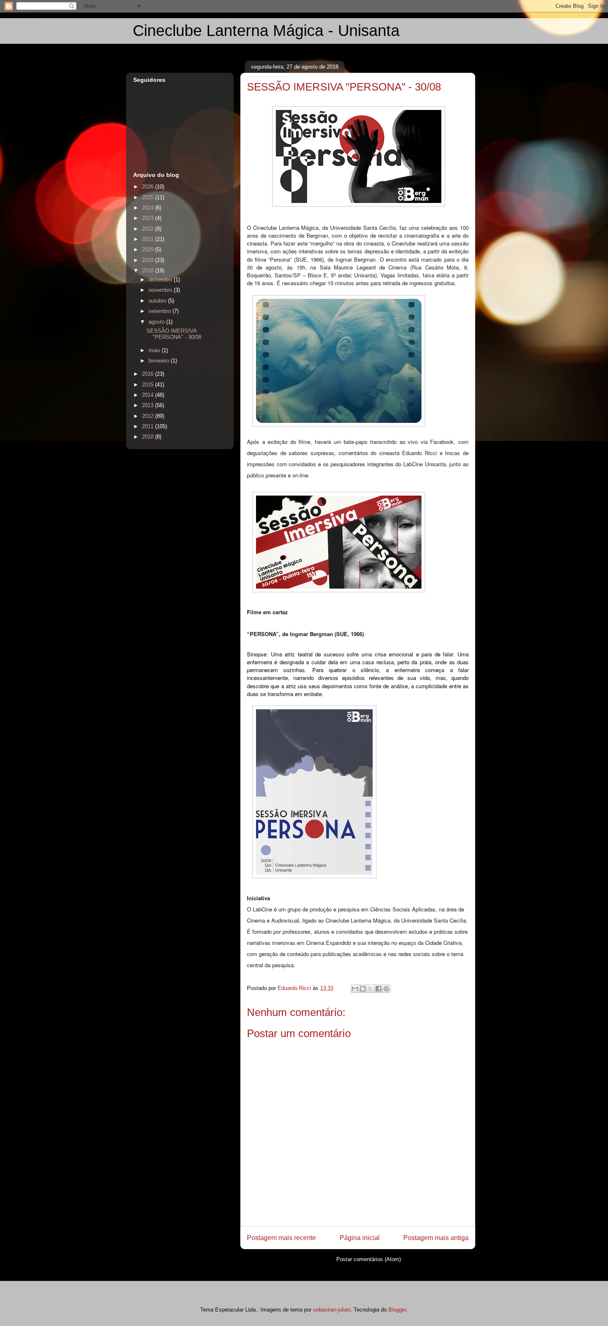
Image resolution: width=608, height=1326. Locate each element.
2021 (148, 239)
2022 (148, 229)
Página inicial (360, 1237)
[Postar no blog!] (363, 989)
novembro (161, 290)
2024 (148, 208)
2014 (148, 395)
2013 (148, 405)
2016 (148, 374)
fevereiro (159, 361)
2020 (148, 249)
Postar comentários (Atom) (368, 1259)
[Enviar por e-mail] (355, 989)
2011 (148, 426)
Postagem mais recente (281, 1237)
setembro (160, 311)
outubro (158, 301)
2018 (148, 270)
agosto (157, 322)
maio (155, 350)
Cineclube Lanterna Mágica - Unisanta (266, 30)
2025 (148, 197)
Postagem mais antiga (436, 1237)
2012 (148, 416)
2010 (148, 437)
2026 (148, 187)
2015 (148, 385)
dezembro (161, 280)
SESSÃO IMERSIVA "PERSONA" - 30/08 (173, 334)
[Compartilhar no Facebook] (378, 989)
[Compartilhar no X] (370, 989)
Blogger (397, 1310)
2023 (148, 218)
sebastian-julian (331, 1310)
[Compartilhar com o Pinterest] (386, 989)
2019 (148, 260)
